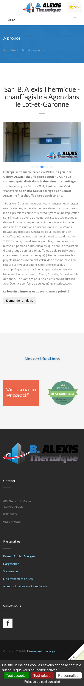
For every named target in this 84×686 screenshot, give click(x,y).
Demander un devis (19, 300)
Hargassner (11, 564)
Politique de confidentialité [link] (42, 681)
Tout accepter (16, 675)
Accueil (26, 50)
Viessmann (10, 571)
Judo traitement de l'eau (18, 579)
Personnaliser (68, 675)
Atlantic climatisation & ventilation (25, 586)
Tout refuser (42, 675)
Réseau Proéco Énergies (19, 556)
